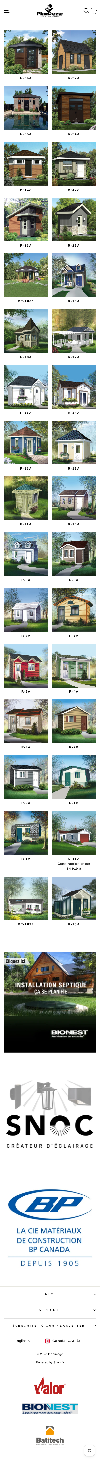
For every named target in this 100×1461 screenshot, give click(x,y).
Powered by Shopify (50, 1362)
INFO (49, 1294)
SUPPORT (49, 1309)
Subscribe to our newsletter (48, 1325)
